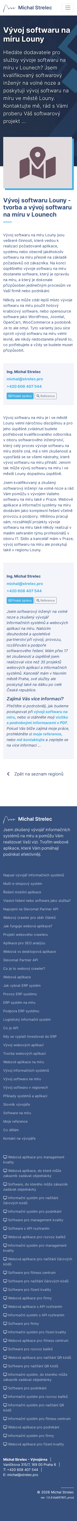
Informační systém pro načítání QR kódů (33, 1407)
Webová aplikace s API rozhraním (34, 1306)
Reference (47, 396)
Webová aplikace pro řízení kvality (35, 1444)
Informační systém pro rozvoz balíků (37, 1396)
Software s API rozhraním (28, 1228)
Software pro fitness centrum (31, 1272)
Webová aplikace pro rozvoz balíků (36, 1237)
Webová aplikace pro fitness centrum (37, 1340)
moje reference (47, 734)
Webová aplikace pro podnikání (33, 1427)
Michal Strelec (35, 8)
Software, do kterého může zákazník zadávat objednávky (35, 1186)
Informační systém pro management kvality (35, 1248)
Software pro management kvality (35, 1220)
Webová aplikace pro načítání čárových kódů (37, 1261)
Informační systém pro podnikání (34, 1211)
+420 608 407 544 (24, 386)
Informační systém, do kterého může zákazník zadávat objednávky (35, 1377)
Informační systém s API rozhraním (35, 1315)
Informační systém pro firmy (30, 1436)
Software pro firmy (23, 1323)
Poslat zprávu (22, 396)
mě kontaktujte (31, 739)
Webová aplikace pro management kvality (33, 1159)
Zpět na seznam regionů (38, 774)
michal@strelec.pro (25, 379)
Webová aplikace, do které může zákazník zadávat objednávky (32, 1173)
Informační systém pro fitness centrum (39, 1419)
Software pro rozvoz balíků (30, 1349)
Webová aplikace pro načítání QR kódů (39, 1357)
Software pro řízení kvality (29, 1289)
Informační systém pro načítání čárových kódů (30, 1200)
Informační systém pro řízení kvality (36, 1332)
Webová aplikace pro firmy (29, 1298)
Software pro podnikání (26, 1388)
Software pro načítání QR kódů (32, 1366)
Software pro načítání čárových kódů (37, 1281)
